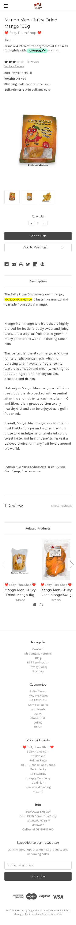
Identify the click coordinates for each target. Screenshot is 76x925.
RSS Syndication (38, 662)
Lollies (38, 722)
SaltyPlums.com (38, 751)
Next (72, 564)
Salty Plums (38, 691)
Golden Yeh (38, 756)
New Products (38, 696)
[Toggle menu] (6, 6)
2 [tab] (41, 604)
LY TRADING (38, 774)
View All (38, 791)
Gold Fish (38, 782)
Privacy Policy (38, 667)
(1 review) (33, 62)
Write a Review (14, 66)
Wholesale (38, 709)
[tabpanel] (20, 570)
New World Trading (38, 787)
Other (38, 727)
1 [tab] (34, 604)
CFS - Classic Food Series (38, 765)
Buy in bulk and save (36, 89)
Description (38, 281)
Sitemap (38, 671)
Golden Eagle (38, 760)
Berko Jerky (38, 769)
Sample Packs (38, 705)
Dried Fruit (38, 718)
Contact (38, 649)
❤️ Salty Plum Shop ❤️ (38, 747)
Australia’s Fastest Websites (45, 914)
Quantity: (38, 216)
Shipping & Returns (38, 653)
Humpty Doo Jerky (38, 778)
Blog (38, 658)
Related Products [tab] (38, 528)
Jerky (38, 713)
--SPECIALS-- (38, 700)
